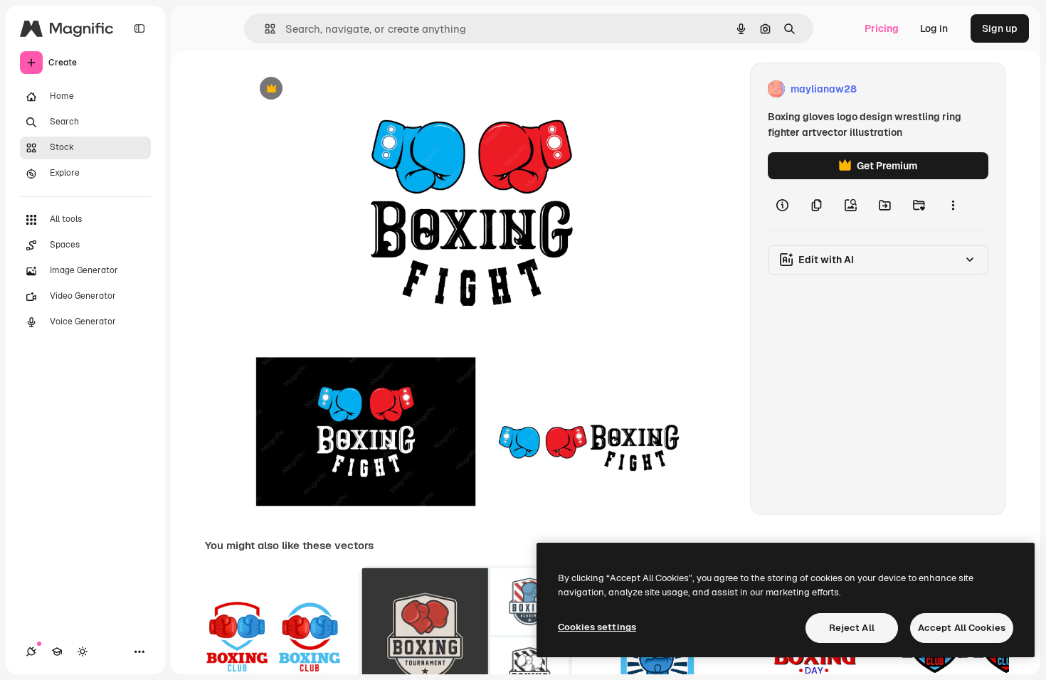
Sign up (1000, 28)
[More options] (953, 205)
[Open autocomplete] (264, 28)
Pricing (882, 28)
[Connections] (31, 651)
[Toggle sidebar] (139, 28)
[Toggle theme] (82, 651)
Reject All (852, 628)
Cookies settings (597, 627)
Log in (934, 28)
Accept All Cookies (961, 628)
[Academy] (57, 651)
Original (336, 89)
